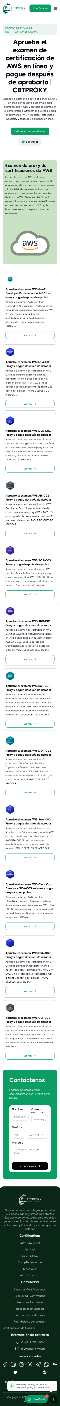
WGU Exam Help (30, 1275)
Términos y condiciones (30, 1315)
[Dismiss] (53, 1385)
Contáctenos (40, 8)
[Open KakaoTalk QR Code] (15, 1372)
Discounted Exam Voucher (30, 1295)
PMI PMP (30, 1249)
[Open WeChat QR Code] (54, 1364)
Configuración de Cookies (19, 1328)
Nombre (17, 1109)
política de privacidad (30, 1308)
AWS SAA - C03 (30, 1243)
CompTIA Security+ (30, 1262)
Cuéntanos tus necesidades (30, 131)
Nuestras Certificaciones (30, 1289)
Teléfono (17, 1127)
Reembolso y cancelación (30, 1321)
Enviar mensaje (28, 1166)
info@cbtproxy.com (33, 1348)
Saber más (32, 141)
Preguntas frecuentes (30, 1302)
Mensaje (17, 1142)
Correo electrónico (38, 1111)
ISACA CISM (30, 1268)
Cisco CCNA (30, 1256)
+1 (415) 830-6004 (32, 1342)
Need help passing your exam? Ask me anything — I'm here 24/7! (33, 1386)
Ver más (28, 335)
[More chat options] (53, 1399)
